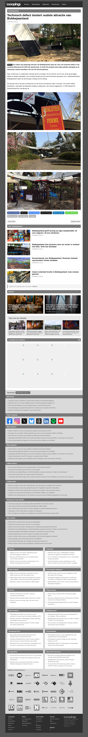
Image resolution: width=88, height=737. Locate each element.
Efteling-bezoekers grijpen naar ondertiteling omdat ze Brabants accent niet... (35, 333)
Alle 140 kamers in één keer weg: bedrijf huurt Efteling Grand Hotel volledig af (29, 435)
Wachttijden (36, 4)
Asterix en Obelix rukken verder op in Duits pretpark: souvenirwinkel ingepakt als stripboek (32, 536)
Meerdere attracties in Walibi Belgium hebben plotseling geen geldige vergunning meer (25, 619)
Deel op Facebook (13, 213)
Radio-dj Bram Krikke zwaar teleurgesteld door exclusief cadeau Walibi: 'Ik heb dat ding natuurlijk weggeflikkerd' (25, 578)
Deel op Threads (46, 213)
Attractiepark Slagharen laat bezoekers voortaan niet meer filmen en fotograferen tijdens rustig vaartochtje (62, 578)
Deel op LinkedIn (58, 213)
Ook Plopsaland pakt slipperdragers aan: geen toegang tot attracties (63, 603)
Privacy (10, 729)
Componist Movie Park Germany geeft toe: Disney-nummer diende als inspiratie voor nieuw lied (61, 664)
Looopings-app (26, 719)
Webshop (45, 4)
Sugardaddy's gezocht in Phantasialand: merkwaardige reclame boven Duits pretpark (63, 644)
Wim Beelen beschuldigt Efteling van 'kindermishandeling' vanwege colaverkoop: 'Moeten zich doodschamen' (38, 472)
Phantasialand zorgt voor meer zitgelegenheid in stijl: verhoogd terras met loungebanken (62, 635)
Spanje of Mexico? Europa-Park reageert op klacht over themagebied (25, 658)
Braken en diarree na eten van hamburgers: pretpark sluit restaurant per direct (24, 307)
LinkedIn (38, 729)
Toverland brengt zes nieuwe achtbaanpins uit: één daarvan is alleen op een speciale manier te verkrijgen (62, 562)
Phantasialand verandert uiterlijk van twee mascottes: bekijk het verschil (62, 640)
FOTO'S (27, 267)
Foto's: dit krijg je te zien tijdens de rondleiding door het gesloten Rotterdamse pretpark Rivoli (33, 513)
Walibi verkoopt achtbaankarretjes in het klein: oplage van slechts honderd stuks (24, 623)
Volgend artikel (75, 221)
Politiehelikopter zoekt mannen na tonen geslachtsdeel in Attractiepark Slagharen (63, 582)
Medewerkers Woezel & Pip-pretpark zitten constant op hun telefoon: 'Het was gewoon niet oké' (34, 490)
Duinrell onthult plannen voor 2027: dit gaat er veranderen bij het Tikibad (28, 456)
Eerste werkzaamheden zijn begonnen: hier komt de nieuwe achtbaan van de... (52, 333)
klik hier (34, 286)
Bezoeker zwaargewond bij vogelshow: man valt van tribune (24, 410)
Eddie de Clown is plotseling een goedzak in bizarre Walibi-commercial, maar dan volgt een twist (24, 574)
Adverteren (53, 723)
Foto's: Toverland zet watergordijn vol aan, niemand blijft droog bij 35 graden (63, 557)
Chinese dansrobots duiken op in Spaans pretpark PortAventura (25, 474)
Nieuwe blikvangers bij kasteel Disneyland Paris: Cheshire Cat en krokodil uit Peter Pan (32, 407)
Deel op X (24, 213)
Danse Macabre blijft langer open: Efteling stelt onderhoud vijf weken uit (27, 541)
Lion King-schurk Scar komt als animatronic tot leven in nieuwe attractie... (71, 333)
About (64, 4)
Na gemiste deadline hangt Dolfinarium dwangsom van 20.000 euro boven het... (17, 333)
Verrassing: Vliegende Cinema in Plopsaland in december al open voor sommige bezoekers (63, 599)
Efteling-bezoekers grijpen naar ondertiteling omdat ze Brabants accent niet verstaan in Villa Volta (34, 458)
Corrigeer (32, 216)
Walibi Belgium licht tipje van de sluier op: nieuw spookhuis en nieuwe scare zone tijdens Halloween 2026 (25, 615)
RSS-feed (25, 721)
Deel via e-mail (12, 216)
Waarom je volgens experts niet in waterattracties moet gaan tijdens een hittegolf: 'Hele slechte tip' (35, 485)
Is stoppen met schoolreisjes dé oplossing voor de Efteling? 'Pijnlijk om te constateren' (31, 492)
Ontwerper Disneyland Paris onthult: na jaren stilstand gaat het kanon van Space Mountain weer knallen (24, 640)
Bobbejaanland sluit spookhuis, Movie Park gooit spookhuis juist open (61, 660)
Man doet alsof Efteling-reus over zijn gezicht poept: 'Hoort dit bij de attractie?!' (29, 405)
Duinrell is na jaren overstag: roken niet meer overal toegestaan (24, 601)
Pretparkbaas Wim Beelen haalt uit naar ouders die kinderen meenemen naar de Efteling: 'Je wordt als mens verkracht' (40, 438)
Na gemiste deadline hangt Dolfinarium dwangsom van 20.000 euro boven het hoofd (31, 531)
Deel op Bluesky (34, 213)
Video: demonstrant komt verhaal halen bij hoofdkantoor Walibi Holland (27, 506)
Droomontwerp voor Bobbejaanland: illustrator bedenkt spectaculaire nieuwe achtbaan (63, 623)
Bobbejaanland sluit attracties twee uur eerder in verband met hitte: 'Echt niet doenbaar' (63, 619)
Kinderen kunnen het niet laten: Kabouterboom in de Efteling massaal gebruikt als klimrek (32, 526)
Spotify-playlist (26, 723)
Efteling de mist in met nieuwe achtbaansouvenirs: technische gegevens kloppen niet (31, 403)
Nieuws (26, 4)
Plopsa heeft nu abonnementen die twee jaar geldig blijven (24, 522)
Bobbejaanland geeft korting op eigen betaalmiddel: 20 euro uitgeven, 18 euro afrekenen (63, 615)
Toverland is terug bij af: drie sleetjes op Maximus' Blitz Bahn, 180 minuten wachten (31, 503)
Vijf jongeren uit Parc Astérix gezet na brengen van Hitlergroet (25, 511)
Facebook (39, 719)
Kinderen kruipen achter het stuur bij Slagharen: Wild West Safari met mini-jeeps (30, 543)
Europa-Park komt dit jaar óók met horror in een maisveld (24, 469)
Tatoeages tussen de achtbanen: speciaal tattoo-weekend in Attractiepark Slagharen (31, 400)
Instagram (39, 721)
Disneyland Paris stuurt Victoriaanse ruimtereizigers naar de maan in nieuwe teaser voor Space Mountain (25, 644)
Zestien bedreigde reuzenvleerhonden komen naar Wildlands (25, 538)
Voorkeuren (55, 4)
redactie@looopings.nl (23, 392)
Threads (38, 727)
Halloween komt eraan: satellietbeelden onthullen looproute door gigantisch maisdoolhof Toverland (61, 553)
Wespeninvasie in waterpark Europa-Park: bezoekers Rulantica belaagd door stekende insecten (24, 663)
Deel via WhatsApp (71, 213)
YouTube (24, 725)
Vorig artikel (11, 221)
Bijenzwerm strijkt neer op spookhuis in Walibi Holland (24, 581)
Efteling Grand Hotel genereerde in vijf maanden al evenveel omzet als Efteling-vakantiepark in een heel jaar (37, 495)
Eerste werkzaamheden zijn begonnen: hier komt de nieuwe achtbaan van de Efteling (31, 440)
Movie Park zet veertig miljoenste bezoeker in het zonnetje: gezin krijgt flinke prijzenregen (61, 656)
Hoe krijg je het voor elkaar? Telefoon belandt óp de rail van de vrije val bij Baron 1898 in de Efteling (62, 307)
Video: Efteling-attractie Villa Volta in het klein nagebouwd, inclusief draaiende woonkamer (32, 508)
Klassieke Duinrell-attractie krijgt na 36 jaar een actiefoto (25, 598)
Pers (51, 721)
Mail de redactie (54, 719)
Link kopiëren (23, 216)
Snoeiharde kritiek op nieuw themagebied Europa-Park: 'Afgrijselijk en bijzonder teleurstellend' (33, 488)
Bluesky (38, 725)
